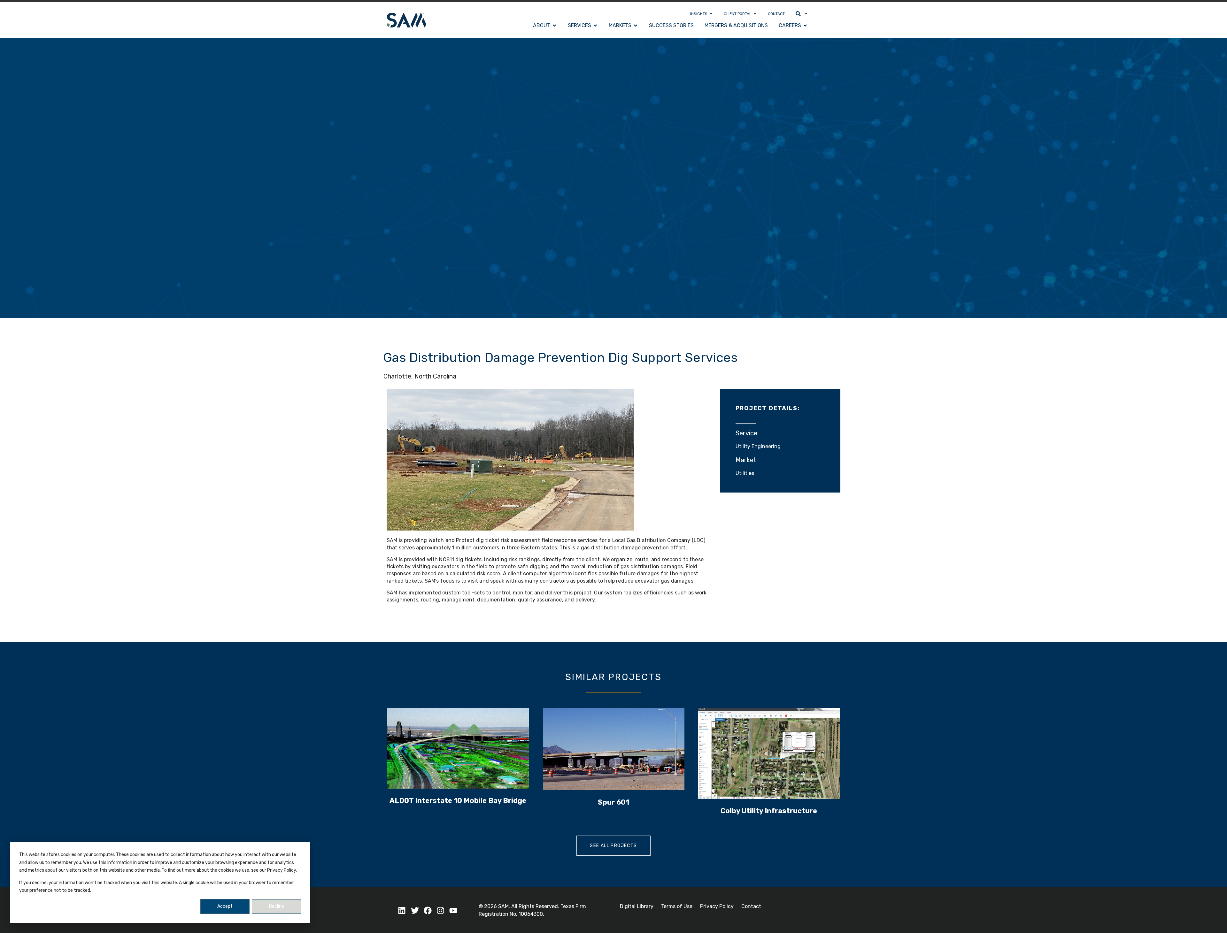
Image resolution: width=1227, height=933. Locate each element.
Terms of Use (676, 906)
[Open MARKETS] (635, 25)
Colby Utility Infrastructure (769, 811)
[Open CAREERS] (805, 25)
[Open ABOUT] (554, 25)
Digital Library (636, 906)
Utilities (745, 473)
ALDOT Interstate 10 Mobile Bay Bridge (458, 800)
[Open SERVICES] (595, 25)
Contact (751, 906)
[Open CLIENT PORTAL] (755, 14)
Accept (225, 906)
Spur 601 (613, 802)
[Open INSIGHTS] (711, 14)
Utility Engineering (758, 446)
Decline (276, 906)
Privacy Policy (717, 906)
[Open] (806, 14)
